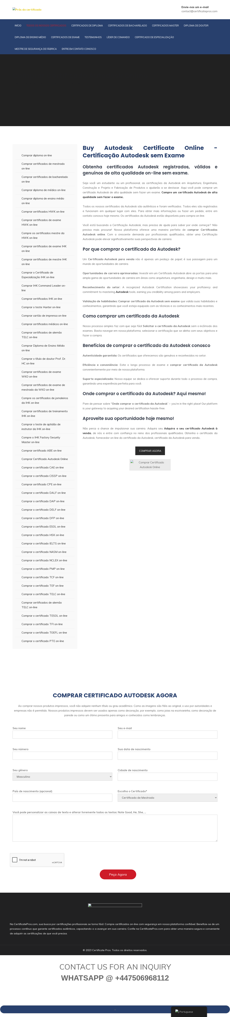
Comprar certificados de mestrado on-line (43, 166)
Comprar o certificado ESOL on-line (43, 526)
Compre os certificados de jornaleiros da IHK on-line (45, 400)
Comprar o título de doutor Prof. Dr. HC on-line (44, 361)
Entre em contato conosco (79, 48)
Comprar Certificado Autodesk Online (45, 459)
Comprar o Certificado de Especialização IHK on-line (38, 275)
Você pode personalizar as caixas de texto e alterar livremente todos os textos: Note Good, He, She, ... (79, 812)
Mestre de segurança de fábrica (36, 48)
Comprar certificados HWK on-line (43, 211)
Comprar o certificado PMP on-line (43, 568)
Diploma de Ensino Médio (30, 37)
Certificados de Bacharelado (127, 25)
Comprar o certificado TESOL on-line (44, 615)
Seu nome (19, 728)
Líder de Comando (118, 37)
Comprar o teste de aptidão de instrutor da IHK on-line (41, 427)
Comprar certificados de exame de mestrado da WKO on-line (43, 387)
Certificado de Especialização (154, 37)
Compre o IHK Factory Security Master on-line (41, 440)
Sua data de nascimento (134, 749)
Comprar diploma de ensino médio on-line (43, 201)
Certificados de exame (65, 37)
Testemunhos (93, 37)
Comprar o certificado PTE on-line (43, 641)
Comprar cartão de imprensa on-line (44, 315)
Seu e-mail (125, 728)
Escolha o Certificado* (132, 791)
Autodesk (122, 292)
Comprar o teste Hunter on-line (41, 307)
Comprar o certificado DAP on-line (43, 501)
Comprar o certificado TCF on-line (43, 577)
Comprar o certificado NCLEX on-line (44, 560)
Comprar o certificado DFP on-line (43, 518)
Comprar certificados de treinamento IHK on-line (45, 413)
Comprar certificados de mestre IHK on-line (44, 262)
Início (18, 25)
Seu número (20, 749)
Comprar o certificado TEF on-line (43, 585)
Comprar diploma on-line (37, 155)
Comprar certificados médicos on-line (45, 324)
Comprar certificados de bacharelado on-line (45, 179)
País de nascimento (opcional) (32, 791)
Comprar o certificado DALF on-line (44, 492)
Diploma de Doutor (196, 25)
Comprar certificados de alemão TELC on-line (42, 335)
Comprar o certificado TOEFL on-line (44, 632)
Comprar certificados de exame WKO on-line (41, 374)
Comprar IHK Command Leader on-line (44, 288)
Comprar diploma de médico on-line (44, 190)
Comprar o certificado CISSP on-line (44, 476)
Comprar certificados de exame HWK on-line (41, 222)
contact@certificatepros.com (199, 11)
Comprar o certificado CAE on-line (43, 467)
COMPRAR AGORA (150, 450)
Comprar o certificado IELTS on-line (44, 543)
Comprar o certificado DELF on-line (43, 509)
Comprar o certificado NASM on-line (44, 552)
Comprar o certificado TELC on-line (43, 594)
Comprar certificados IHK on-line (42, 298)
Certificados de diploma (87, 25)
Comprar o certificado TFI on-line (42, 624)
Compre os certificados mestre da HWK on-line (43, 235)
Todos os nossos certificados (46, 25)
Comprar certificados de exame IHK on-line (44, 249)
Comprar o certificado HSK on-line (43, 535)
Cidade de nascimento (133, 770)
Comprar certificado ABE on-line (42, 450)
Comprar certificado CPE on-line (41, 484)
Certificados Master (165, 25)
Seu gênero (20, 770)
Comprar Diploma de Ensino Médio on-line (43, 348)
